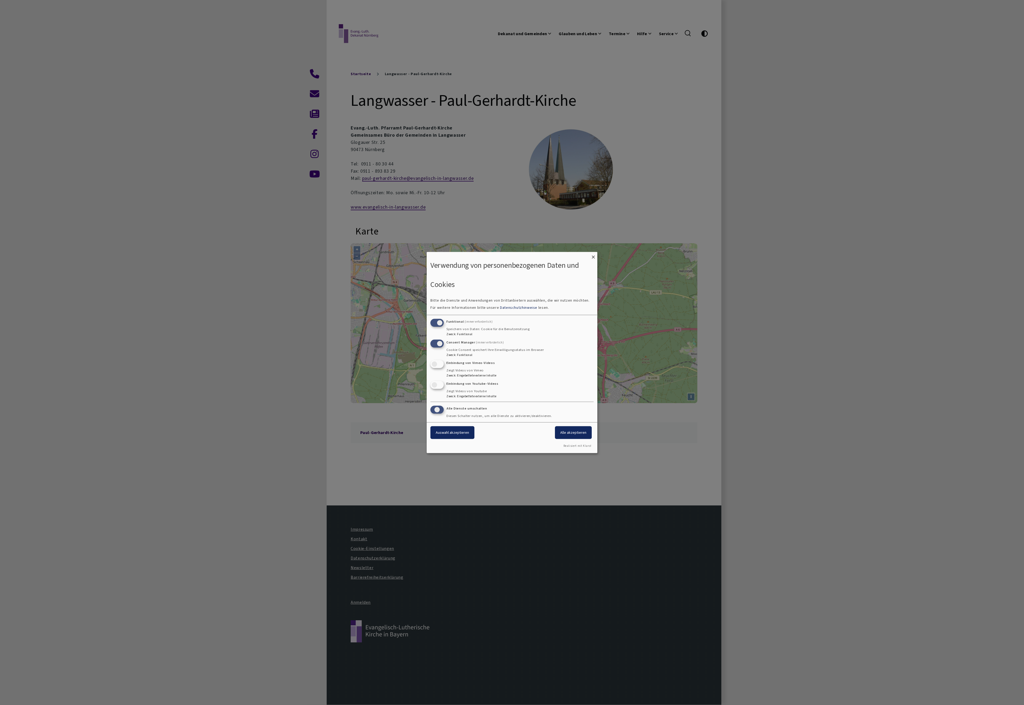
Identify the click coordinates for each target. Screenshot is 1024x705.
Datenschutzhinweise (518, 307)
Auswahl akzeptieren (452, 432)
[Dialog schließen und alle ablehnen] (593, 255)
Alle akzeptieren (573, 432)
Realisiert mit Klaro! (577, 446)
